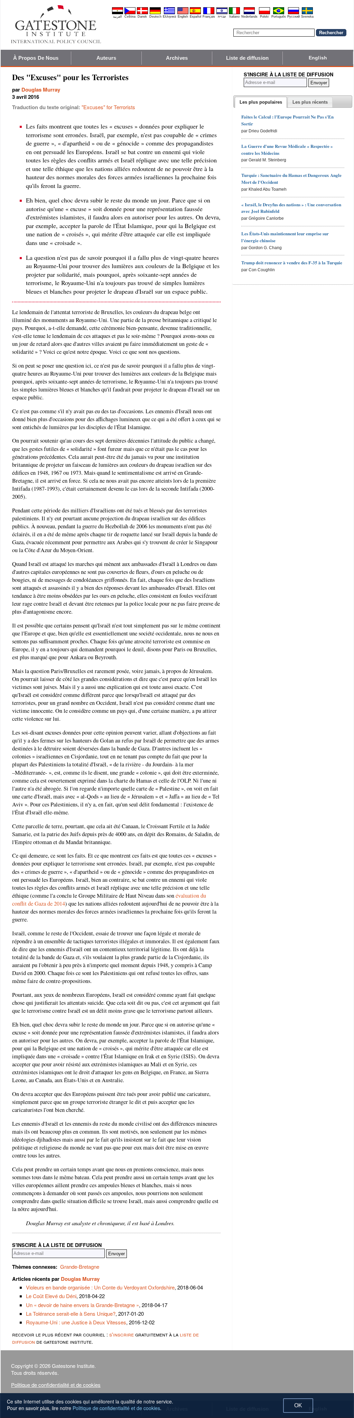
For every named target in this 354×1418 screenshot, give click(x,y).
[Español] (195, 13)
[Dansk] (142, 13)
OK (298, 1405)
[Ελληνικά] (169, 13)
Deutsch (155, 16)
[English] (182, 13)
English (183, 16)
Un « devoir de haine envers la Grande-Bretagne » (82, 1304)
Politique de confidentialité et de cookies (56, 1384)
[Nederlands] (249, 13)
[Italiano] (234, 13)
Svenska (307, 16)
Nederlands (249, 16)
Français (209, 16)
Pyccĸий (293, 16)
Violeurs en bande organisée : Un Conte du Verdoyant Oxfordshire (100, 1287)
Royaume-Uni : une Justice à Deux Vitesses (76, 1322)
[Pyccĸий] (293, 13)
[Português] (278, 13)
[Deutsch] (155, 13)
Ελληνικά (169, 16)
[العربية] (117, 13)
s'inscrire (121, 1334)
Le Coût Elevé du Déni (51, 1295)
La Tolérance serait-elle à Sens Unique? (70, 1313)
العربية (117, 16)
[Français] (208, 13)
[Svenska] (307, 13)
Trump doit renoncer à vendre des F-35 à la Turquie (291, 262)
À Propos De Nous (36, 58)
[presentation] (261, 102)
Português (278, 16)
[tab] (261, 102)
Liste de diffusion (247, 58)
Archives (177, 58)
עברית (222, 16)
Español (195, 16)
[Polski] (264, 13)
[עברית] (221, 13)
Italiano (234, 16)
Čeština (130, 16)
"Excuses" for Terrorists (108, 107)
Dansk (142, 16)
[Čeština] (130, 13)
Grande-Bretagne (79, 1266)
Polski (264, 16)
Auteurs (106, 58)
